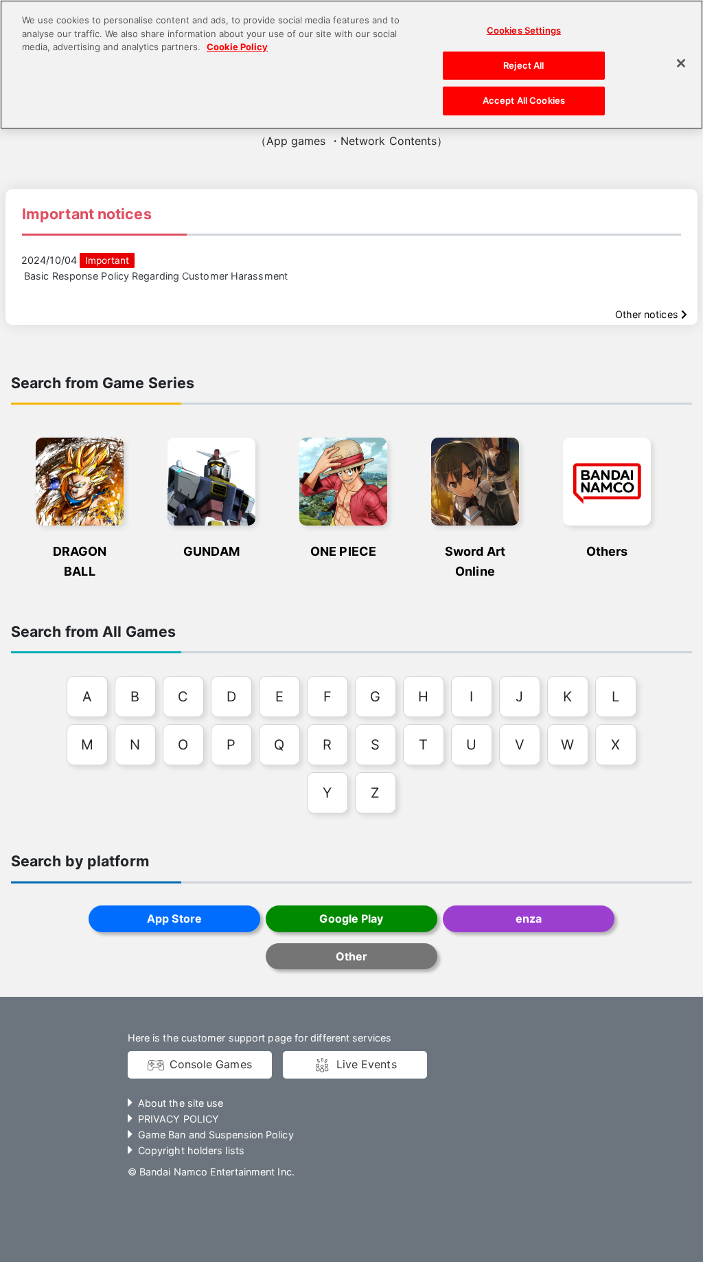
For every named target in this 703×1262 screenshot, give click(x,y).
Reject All (523, 65)
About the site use (181, 1103)
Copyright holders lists (191, 1150)
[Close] (681, 63)
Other (351, 956)
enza (529, 918)
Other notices (648, 314)
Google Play (351, 918)
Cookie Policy (237, 46)
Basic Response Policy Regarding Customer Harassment (156, 276)
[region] (351, 64)
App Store (174, 918)
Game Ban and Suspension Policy (216, 1134)
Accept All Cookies (524, 100)
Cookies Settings (524, 30)
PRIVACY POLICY (178, 1119)
